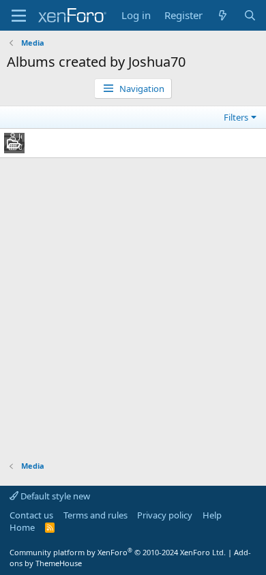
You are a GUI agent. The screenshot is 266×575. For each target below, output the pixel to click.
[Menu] (19, 15)
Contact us (31, 515)
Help (212, 515)
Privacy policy (164, 515)
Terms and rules (95, 515)
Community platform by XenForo (118, 552)
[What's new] (222, 15)
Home (22, 527)
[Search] (250, 15)
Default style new (54, 496)
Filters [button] (236, 117)
